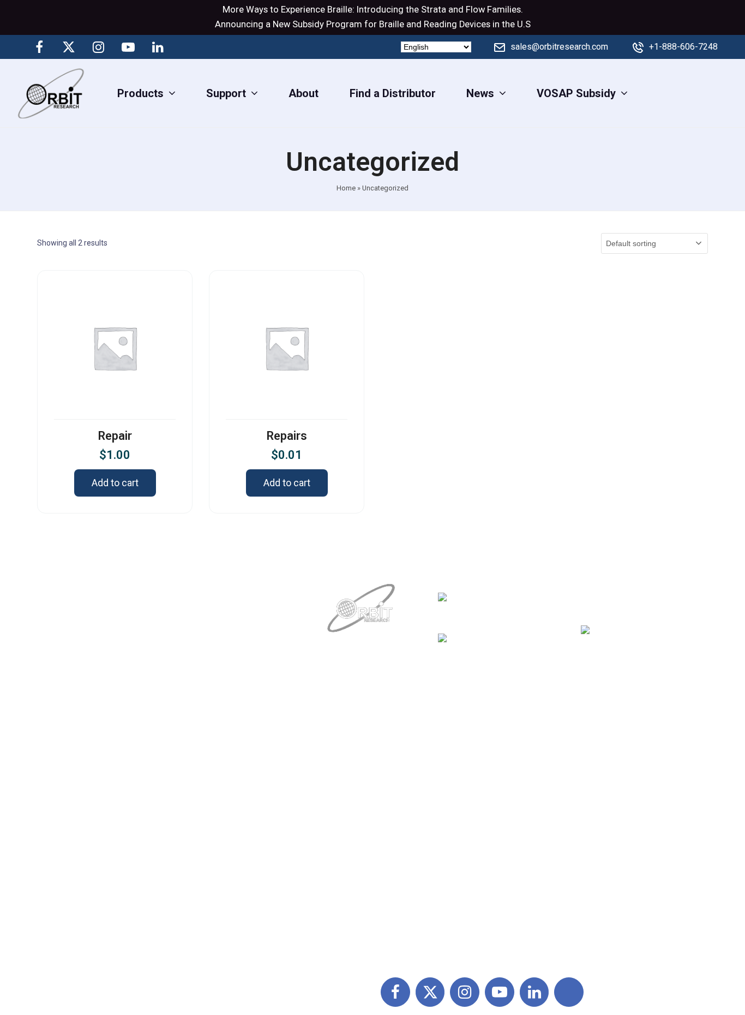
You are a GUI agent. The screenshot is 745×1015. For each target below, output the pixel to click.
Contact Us (355, 868)
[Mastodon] (187, 47)
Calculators (585, 844)
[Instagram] (99, 47)
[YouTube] (128, 47)
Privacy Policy (475, 820)
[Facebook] (39, 47)
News (343, 796)
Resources (355, 844)
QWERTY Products (603, 796)
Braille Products (596, 748)
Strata (433, 9)
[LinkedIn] (158, 47)
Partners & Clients (372, 892)
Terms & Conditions (488, 796)
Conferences (471, 844)
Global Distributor (483, 748)
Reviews (349, 820)
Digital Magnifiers (600, 940)
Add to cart (115, 482)
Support (348, 772)
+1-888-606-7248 (683, 46)
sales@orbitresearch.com (559, 46)
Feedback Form (479, 868)
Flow (475, 9)
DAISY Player (589, 772)
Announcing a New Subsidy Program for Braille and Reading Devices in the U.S (373, 24)
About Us (350, 748)
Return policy (472, 772)
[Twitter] (69, 47)
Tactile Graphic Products (617, 820)
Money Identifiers (600, 868)
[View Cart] (727, 93)
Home (346, 188)
